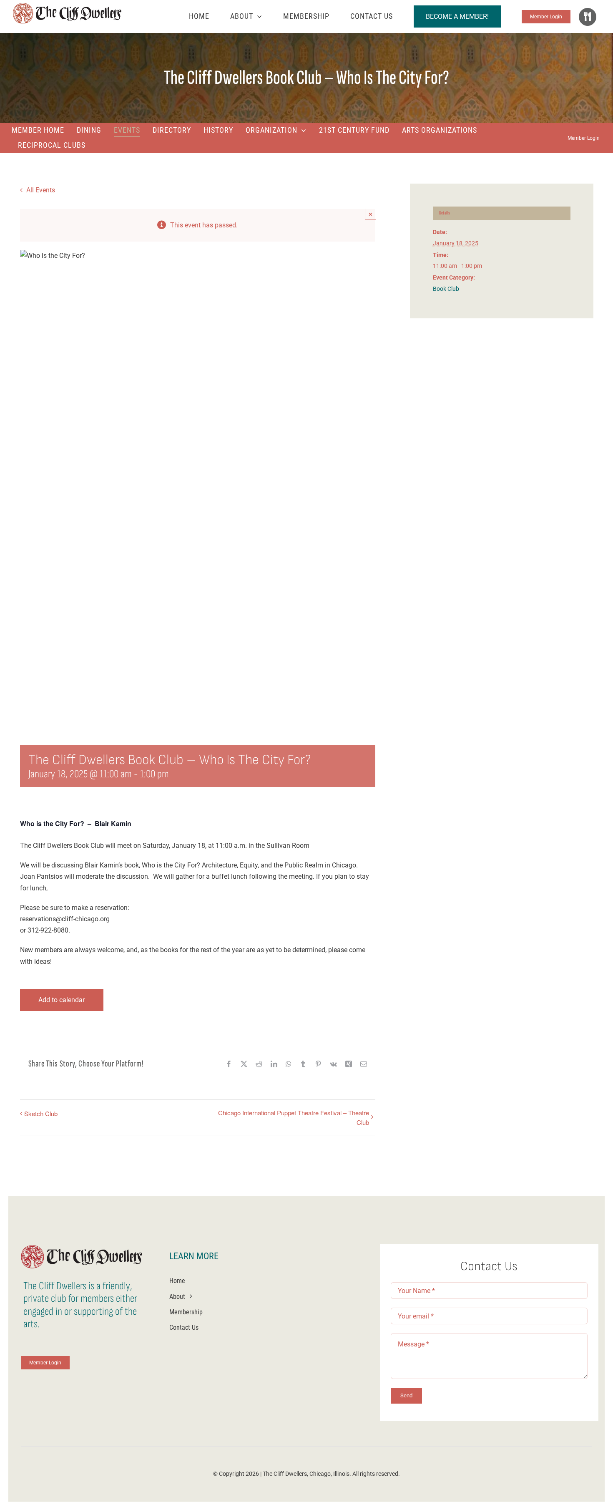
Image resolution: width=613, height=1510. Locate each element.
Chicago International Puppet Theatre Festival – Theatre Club (293, 1117)
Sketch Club (41, 1113)
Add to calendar (61, 1000)
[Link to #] (587, 16)
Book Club (446, 288)
